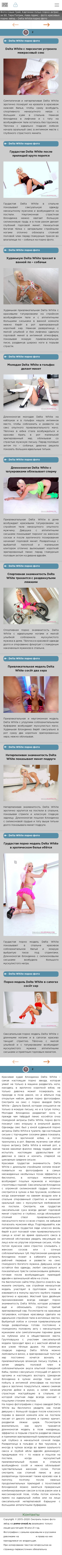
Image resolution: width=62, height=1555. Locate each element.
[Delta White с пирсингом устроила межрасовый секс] (31, 79)
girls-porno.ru (27, 1537)
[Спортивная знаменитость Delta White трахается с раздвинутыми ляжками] (31, 608)
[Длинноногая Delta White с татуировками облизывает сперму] (31, 497)
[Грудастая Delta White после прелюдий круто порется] (31, 182)
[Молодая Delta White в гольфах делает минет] (31, 394)
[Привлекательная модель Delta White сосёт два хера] (31, 696)
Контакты (31, 1514)
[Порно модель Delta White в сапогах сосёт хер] (31, 1012)
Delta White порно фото (24, 41)
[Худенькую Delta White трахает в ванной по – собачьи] (31, 288)
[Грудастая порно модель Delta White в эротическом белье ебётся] (31, 896)
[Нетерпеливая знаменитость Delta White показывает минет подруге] (31, 785)
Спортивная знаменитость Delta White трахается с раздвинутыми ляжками (31, 578)
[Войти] (15, 5)
